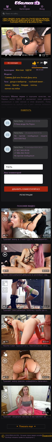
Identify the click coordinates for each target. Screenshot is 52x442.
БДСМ (28, 70)
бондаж (24, 85)
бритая (15, 85)
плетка (34, 85)
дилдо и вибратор (18, 81)
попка (7, 85)
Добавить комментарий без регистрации (26, 190)
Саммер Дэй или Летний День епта (21, 77)
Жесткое (20, 70)
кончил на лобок (12, 88)
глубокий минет (36, 81)
